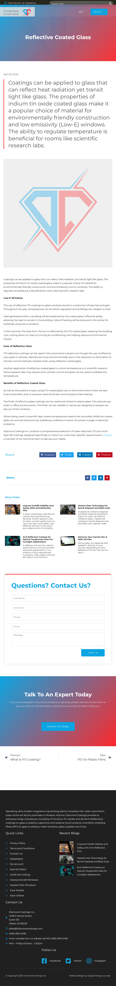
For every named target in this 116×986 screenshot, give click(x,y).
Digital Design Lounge (99, 975)
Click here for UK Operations (22, 3)
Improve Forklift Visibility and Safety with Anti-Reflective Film (38, 508)
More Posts (12, 497)
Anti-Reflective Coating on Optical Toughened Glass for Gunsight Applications (38, 539)
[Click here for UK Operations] (5, 3)
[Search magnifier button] (110, 3)
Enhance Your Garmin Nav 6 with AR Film (92, 538)
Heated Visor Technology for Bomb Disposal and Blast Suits (94, 506)
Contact (107, 435)
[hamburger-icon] (81, 12)
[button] (47, 454)
